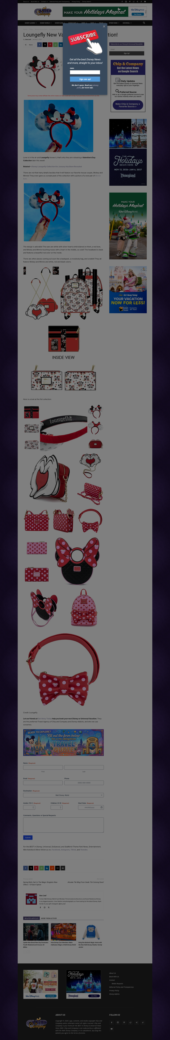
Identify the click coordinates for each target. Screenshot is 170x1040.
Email (72, 68)
